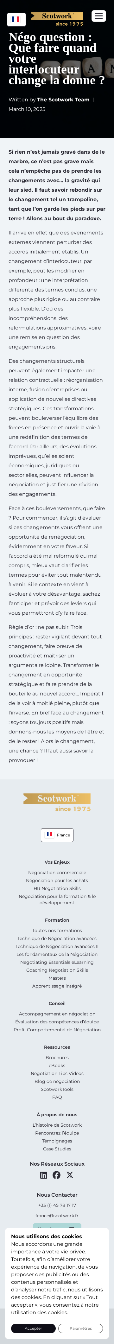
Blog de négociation (57, 1081)
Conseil (57, 1003)
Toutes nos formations (57, 930)
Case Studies (57, 1149)
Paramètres (81, 1328)
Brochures (57, 1057)
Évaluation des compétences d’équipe (57, 1022)
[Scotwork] (57, 802)
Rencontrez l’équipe (57, 1133)
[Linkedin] (43, 1175)
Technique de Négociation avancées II (57, 946)
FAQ (57, 1097)
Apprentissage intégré (57, 986)
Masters (57, 978)
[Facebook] (56, 1175)
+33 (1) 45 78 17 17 (57, 1205)
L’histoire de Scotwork (57, 1125)
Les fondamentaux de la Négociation (57, 954)
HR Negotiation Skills (57, 888)
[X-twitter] (70, 1175)
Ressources (57, 1047)
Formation (57, 920)
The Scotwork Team (64, 100)
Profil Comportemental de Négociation (57, 1030)
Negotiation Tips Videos (57, 1073)
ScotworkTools (57, 1089)
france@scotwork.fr (57, 1216)
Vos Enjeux (57, 862)
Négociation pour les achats (57, 880)
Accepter (33, 1328)
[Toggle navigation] (99, 16)
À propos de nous (57, 1114)
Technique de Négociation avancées (57, 938)
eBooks (57, 1065)
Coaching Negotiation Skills (57, 970)
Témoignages (57, 1141)
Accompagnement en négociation (57, 1014)
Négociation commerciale (57, 872)
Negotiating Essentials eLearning (57, 962)
